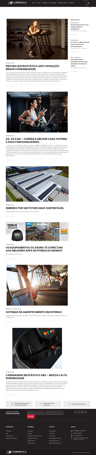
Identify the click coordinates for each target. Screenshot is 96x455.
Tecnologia (30, 431)
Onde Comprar (52, 3)
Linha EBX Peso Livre (54, 440)
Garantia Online (31, 443)
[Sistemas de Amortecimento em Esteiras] (37, 285)
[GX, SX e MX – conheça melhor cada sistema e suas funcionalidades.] (37, 112)
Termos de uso (9, 435)
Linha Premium (53, 431)
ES (85, 1)
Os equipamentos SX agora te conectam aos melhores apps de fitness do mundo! (34, 249)
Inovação (29, 433)
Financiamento (31, 440)
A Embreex (71, 3)
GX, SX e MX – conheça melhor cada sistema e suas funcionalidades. (36, 140)
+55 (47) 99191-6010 (77, 435)
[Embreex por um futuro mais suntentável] (37, 184)
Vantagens (44, 3)
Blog (7, 433)
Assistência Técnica (62, 3)
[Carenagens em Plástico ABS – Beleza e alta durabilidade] (37, 348)
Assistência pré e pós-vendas (34, 435)
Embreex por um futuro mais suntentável (35, 208)
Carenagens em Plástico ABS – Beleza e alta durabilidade (36, 376)
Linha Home (52, 435)
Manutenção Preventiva (55, 443)
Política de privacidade (11, 438)
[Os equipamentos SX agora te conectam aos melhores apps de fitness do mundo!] (37, 231)
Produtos (38, 3)
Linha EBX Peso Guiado (55, 438)
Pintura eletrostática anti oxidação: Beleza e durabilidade (33, 67)
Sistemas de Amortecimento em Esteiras (34, 312)
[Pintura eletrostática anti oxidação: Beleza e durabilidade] (37, 39)
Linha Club (51, 433)
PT (84, 1)
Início (33, 3)
